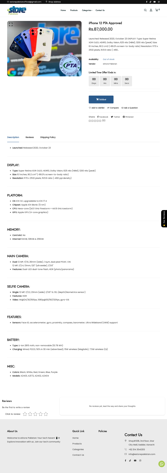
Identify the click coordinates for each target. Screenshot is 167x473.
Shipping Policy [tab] (48, 137)
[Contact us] (161, 464)
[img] (95, 120)
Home (63, 10)
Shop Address (54, 2)
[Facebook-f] (147, 2)
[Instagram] (159, 2)
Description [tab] (13, 137)
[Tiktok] (150, 2)
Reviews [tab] (30, 137)
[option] (44, 48)
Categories (86, 10)
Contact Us (100, 10)
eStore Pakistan (110, 64)
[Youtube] (154, 2)
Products (73, 10)
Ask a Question (131, 108)
